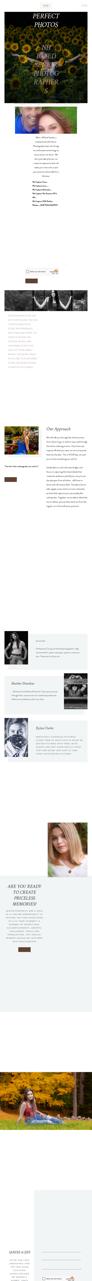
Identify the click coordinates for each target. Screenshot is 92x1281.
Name (61, 1250)
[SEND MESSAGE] (31, 281)
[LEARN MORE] (10, 479)
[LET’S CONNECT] (24, 949)
